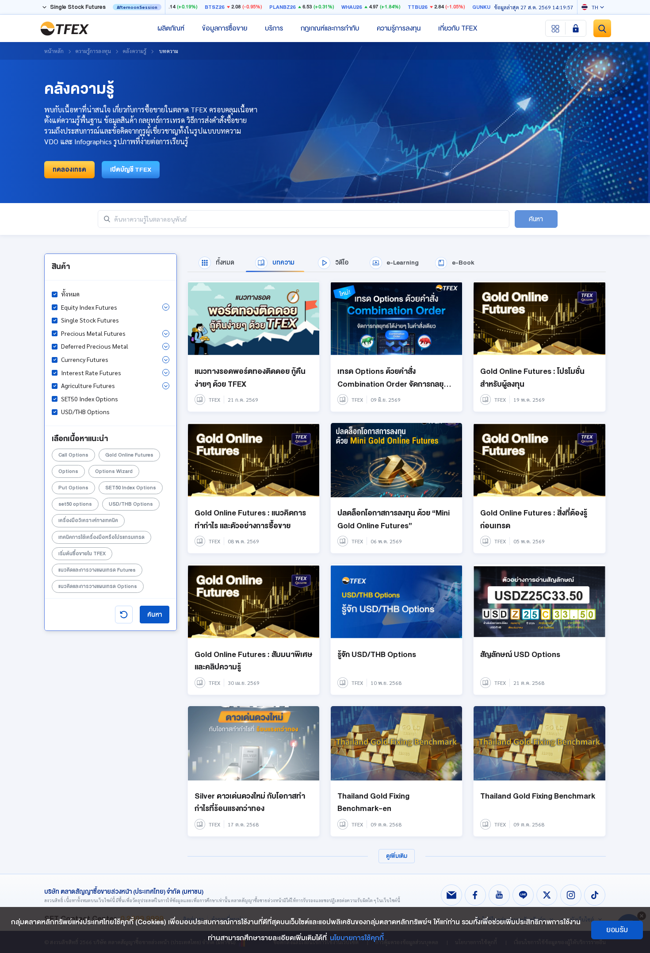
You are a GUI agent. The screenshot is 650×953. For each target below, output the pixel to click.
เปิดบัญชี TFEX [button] (130, 169)
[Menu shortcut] (556, 28)
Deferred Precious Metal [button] (94, 346)
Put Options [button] (73, 488)
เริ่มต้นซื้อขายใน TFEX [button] (82, 554)
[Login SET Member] (576, 28)
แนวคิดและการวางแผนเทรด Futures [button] (97, 570)
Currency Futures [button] (84, 359)
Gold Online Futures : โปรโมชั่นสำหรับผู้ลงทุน (532, 378)
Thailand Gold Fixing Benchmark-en (373, 802)
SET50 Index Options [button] (130, 488)
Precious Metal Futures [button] (93, 333)
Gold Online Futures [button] (129, 455)
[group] (216, 263)
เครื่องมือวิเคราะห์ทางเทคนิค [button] (88, 520)
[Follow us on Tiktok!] (595, 895)
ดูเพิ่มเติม (396, 856)
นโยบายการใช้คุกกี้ (357, 938)
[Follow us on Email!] (451, 895)
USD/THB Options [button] (131, 504)
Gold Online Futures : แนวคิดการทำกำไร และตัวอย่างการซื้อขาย (250, 519)
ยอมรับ (617, 929)
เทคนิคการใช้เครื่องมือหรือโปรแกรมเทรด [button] (101, 537)
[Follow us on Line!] (523, 895)
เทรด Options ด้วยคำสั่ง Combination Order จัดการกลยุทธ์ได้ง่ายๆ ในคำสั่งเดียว (395, 384)
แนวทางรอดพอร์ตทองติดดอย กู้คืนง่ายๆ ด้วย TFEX (250, 378)
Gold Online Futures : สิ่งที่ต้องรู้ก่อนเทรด (533, 519)
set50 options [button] (75, 504)
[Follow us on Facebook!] (475, 895)
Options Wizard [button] (114, 471)
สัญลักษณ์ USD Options (520, 654)
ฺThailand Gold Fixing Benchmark (537, 796)
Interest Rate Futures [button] (91, 373)
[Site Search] (602, 28)
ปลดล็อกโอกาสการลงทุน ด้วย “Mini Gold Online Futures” (393, 519)
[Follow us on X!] (547, 895)
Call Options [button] (73, 455)
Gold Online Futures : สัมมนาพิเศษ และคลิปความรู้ (254, 661)
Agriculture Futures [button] (88, 385)
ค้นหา (154, 614)
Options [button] (68, 471)
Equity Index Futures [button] (89, 307)
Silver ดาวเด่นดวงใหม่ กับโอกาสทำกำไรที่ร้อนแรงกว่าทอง (250, 802)
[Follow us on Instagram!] (571, 895)
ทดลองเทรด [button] (69, 169)
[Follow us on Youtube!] (499, 895)
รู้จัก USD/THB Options (376, 654)
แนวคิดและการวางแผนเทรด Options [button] (97, 586)
